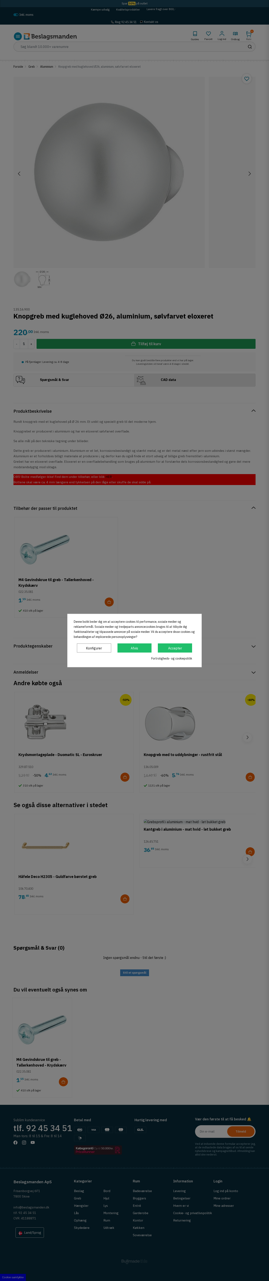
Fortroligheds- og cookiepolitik (171, 658)
